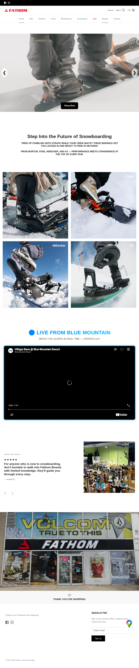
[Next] (12, 493)
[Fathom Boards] (16, 10)
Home (21, 19)
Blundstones (66, 19)
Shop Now (69, 105)
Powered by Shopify (28, 660)
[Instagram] (9, 3)
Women (42, 19)
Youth (53, 19)
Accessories (82, 19)
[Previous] (5, 493)
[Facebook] (5, 3)
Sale (95, 19)
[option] (69, 470)
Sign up (98, 638)
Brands (105, 19)
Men (31, 19)
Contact (117, 19)
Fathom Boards (16, 660)
